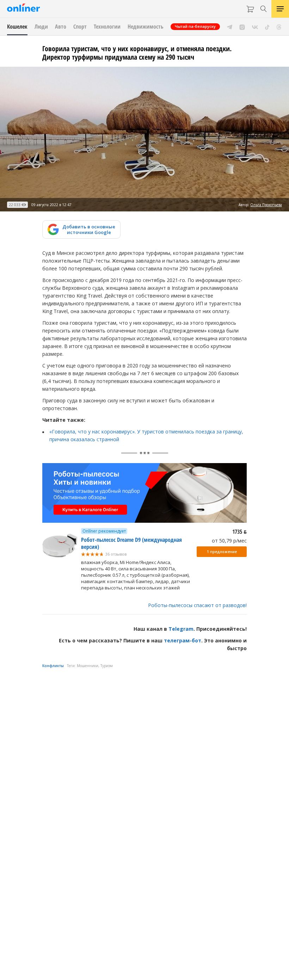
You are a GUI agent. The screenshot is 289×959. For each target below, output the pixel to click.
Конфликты (53, 665)
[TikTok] (267, 26)
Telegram (180, 628)
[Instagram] (242, 26)
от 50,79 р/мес (229, 540)
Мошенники (87, 665)
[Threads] (279, 26)
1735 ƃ (239, 531)
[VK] (255, 26)
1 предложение (222, 551)
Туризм (106, 665)
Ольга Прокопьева (266, 204)
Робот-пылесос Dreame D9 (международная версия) (131, 543)
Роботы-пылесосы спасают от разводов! (197, 605)
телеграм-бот (182, 640)
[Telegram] (229, 26)
